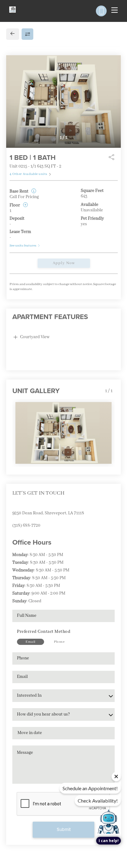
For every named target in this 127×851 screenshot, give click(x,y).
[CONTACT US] (101, 11)
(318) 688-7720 (26, 525)
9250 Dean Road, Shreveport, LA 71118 (48, 513)
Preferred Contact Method (43, 631)
